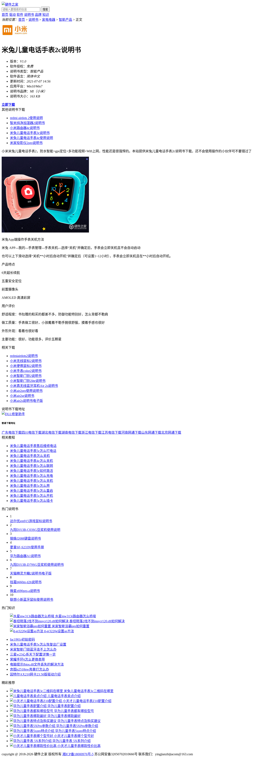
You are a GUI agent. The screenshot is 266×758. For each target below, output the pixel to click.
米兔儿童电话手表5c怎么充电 (31, 475)
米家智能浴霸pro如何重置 (70, 626)
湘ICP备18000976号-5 (78, 754)
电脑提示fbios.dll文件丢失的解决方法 (37, 664)
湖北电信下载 (52, 432)
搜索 (45, 9)
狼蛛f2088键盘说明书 (25, 538)
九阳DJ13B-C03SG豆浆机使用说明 (35, 530)
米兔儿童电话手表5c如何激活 (31, 471)
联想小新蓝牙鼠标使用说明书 (31, 599)
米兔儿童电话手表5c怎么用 (30, 485)
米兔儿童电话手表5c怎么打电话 (33, 451)
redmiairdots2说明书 (24, 356)
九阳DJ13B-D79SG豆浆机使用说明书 (37, 564)
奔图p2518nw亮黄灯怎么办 (29, 669)
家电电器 (48, 19)
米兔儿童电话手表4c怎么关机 (31, 461)
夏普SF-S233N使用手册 (27, 547)
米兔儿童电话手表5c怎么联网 (31, 466)
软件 (20, 14)
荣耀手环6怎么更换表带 (27, 659)
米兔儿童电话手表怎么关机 (30, 456)
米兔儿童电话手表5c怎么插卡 (31, 500)
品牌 (38, 14)
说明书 (29, 14)
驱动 (12, 14)
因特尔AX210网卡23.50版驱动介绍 (35, 674)
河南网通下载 (131, 432)
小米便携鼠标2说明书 (26, 366)
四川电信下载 (32, 432)
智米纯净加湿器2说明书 (27, 123)
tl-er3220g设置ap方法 (59, 631)
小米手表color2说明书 (26, 371)
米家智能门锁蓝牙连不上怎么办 (33, 649)
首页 (5, 14)
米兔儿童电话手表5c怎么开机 (31, 495)
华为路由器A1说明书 (25, 556)
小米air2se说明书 (22, 395)
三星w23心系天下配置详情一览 (33, 654)
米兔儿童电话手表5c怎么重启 (31, 490)
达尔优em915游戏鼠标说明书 (31, 521)
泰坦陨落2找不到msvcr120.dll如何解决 (97, 621)
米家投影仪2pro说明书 (26, 143)
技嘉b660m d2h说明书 (26, 582)
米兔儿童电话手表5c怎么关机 (31, 480)
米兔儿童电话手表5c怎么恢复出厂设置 (38, 644)
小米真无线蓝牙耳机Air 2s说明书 (34, 386)
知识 (45, 14)
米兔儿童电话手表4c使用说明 (31, 138)
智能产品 (65, 19)
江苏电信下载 (111, 432)
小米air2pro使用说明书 (26, 391)
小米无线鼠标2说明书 (26, 361)
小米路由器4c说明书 (25, 128)
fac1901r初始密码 (22, 639)
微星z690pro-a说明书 (25, 591)
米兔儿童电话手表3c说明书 (30, 133)
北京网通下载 (171, 432)
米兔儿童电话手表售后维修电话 (33, 446)
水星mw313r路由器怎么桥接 (75, 616)
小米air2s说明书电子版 (26, 400)
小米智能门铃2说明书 (26, 376)
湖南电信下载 (71, 432)
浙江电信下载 (91, 432)
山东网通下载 (151, 432)
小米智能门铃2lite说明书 (28, 381)
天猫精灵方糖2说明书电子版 (31, 573)
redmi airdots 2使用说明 (26, 118)
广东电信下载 (12, 432)
